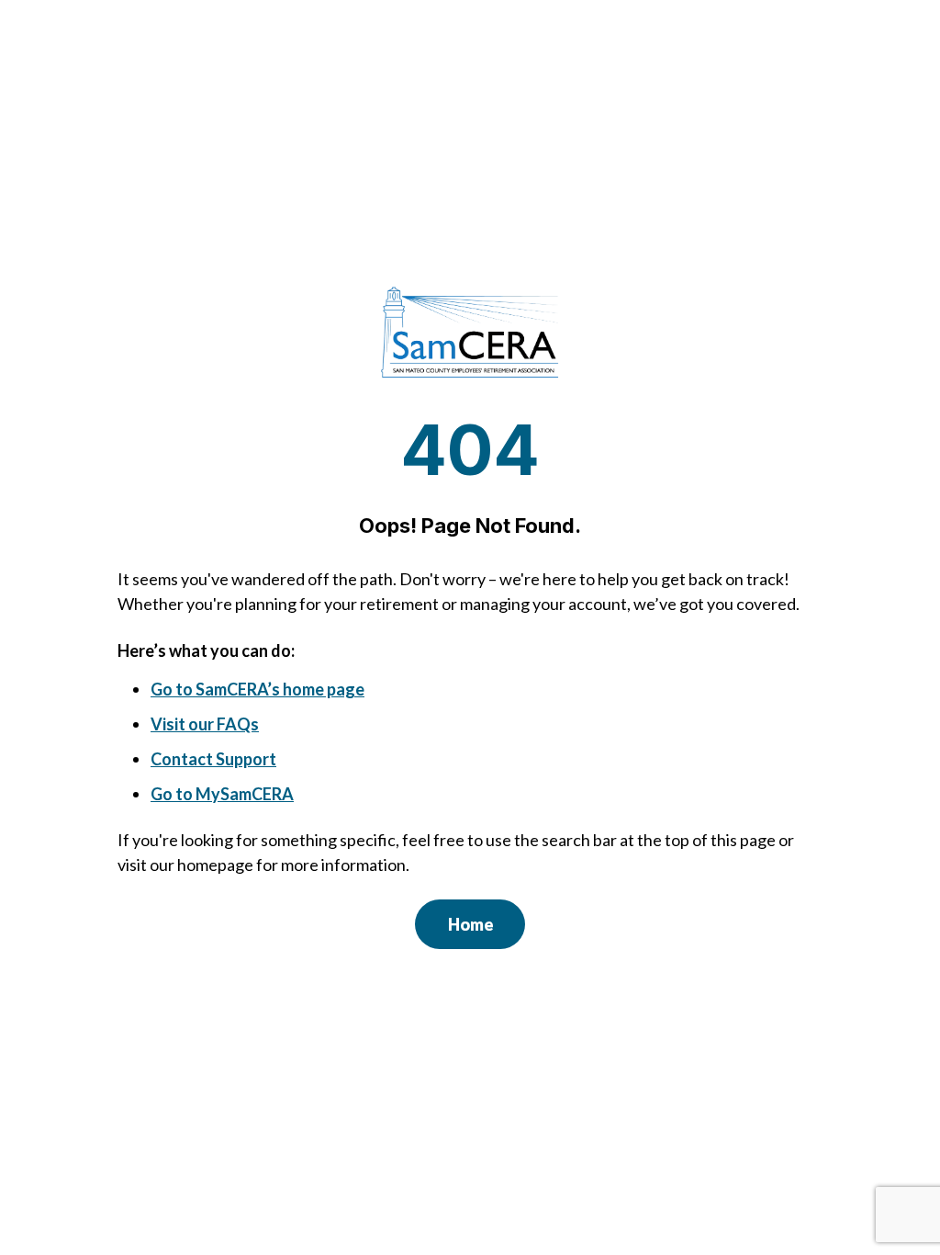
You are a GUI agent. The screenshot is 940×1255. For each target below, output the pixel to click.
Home (471, 924)
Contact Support (213, 759)
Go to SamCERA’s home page (257, 689)
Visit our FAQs (205, 724)
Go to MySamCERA (222, 794)
